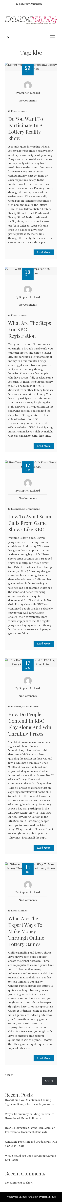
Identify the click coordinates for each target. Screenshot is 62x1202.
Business (16, 509)
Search (9, 1074)
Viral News (33, 1197)
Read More (43, 252)
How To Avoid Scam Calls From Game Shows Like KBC (29, 523)
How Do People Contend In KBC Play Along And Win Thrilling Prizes (29, 724)
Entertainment (19, 111)
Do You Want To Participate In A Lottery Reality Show (25, 128)
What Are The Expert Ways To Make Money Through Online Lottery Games (26, 931)
